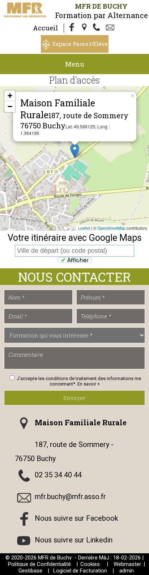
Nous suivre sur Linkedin (73, 540)
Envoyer (74, 397)
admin (126, 570)
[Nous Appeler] (98, 28)
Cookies (90, 564)
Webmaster (127, 564)
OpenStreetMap (111, 228)
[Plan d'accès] (85, 28)
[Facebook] (72, 28)
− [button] (10, 106)
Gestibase (30, 570)
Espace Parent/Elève (80, 43)
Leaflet (84, 228)
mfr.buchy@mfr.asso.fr (70, 496)
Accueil (45, 28)
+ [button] (10, 95)
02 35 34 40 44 (58, 474)
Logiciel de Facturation (80, 570)
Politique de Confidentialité (39, 564)
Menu (74, 64)
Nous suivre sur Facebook (76, 518)
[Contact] (111, 28)
